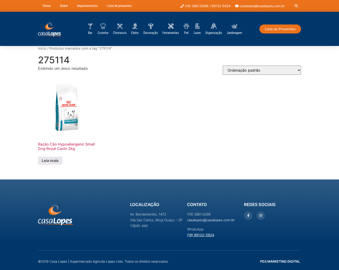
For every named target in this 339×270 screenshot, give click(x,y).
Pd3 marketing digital (280, 261)
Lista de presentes (119, 6)
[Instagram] (260, 215)
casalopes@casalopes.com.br (211, 220)
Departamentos (87, 6)
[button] (296, 6)
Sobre (64, 6)
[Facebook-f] (248, 215)
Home (47, 6)
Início (42, 48)
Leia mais (50, 160)
